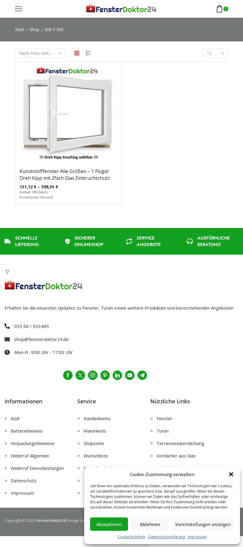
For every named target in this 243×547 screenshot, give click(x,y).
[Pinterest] (105, 375)
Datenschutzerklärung (166, 536)
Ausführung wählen (68, 116)
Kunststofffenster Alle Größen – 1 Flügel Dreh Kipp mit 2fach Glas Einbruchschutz (65, 175)
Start (19, 29)
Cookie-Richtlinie (131, 536)
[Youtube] (130, 375)
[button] (231, 474)
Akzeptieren (109, 524)
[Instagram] (92, 375)
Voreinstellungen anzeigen (203, 524)
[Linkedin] (117, 375)
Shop (34, 29)
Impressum (197, 536)
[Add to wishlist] (56, 116)
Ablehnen (150, 524)
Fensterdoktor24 (51, 520)
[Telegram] (142, 375)
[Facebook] (68, 375)
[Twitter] (80, 375)
